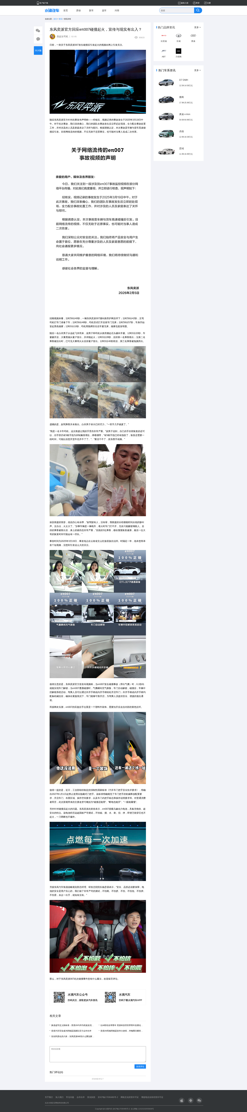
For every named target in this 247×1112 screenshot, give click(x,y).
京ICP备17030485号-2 (108, 1097)
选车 (104, 10)
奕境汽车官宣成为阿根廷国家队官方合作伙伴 (71, 1031)
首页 (65, 10)
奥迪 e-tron (184, 114)
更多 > (197, 27)
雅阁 (181, 97)
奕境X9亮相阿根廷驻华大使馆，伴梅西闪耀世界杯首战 (124, 1031)
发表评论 (140, 1066)
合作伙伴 (81, 1097)
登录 (198, 3)
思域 (181, 148)
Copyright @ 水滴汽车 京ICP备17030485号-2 (112, 1109)
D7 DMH (183, 80)
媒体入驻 (184, 3)
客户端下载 (43, 3)
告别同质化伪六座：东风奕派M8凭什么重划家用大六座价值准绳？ (80, 1036)
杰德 (181, 131)
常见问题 (70, 1097)
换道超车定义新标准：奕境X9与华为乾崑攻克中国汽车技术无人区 (80, 1025)
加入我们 (59, 1097)
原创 (78, 10)
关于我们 (49, 1097)
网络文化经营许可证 (130, 1097)
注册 (209, 3)
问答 (117, 10)
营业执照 (91, 1097)
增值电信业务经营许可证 (152, 1097)
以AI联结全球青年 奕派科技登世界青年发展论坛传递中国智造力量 (129, 1025)
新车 (91, 10)
